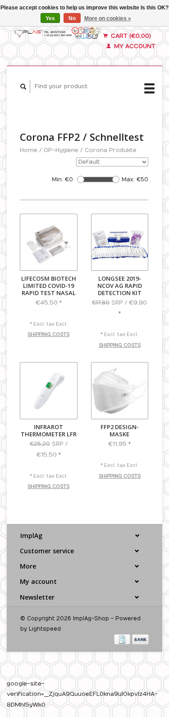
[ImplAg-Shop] (58, 33)
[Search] (23, 86)
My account (133, 46)
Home (28, 150)
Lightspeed (45, 629)
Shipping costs (48, 334)
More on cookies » (107, 18)
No (72, 18)
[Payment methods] (123, 639)
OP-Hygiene (61, 150)
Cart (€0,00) (130, 36)
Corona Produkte (111, 150)
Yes (50, 18)
